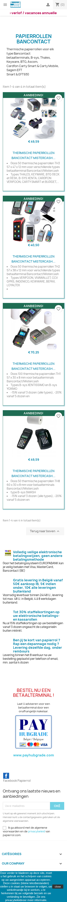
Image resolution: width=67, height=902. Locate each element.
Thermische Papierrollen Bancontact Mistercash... (33, 155)
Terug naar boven (45, 531)
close (58, 886)
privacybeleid (36, 831)
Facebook (6, 776)
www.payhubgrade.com (33, 755)
